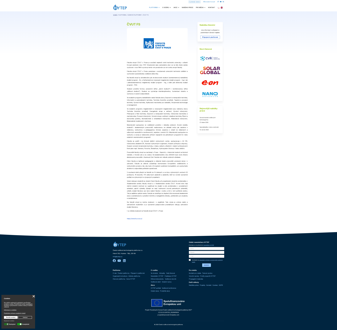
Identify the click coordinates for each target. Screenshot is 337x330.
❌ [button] (33, 296)
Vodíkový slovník (170, 279)
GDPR (221, 285)
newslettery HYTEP (209, 245)
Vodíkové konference (169, 288)
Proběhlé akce (165, 291)
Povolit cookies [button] (10, 317)
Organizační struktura (120, 276)
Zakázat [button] (25, 317)
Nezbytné (12, 324)
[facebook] (218, 2)
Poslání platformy (124, 273)
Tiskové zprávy (207, 273)
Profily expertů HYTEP (208, 276)
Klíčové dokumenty (157, 279)
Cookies (215, 285)
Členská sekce (194, 2)
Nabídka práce (187, 7)
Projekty (202, 285)
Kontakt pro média (195, 273)
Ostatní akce (155, 291)
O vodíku (165, 7)
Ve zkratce (154, 273)
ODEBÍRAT (206, 265)
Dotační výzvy (166, 282)
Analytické (25, 324)
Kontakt (211, 7)
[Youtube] (221, 2)
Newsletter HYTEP (157, 276)
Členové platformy (119, 279)
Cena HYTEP (130, 279)
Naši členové (170, 273)
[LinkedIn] (223, 2)
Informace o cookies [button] (10, 310)
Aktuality (162, 273)
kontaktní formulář (210, 1)
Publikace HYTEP (170, 276)
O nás (115, 273)
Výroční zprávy (194, 276)
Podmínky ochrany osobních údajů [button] (14, 313)
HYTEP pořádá (156, 288)
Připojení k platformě (210, 37)
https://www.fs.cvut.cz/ (134, 219)
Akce (175, 7)
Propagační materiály (196, 279)
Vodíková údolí (156, 282)
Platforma (153, 7)
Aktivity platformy (134, 276)
